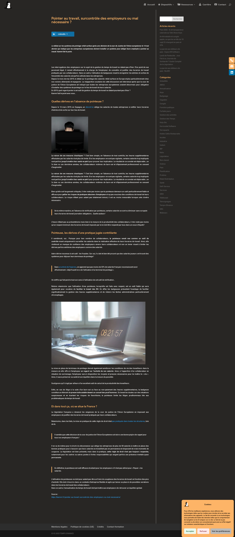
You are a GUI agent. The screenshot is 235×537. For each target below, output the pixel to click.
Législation (164, 156)
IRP (161, 149)
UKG (161, 209)
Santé (162, 183)
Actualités (164, 81)
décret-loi (90, 107)
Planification (165, 171)
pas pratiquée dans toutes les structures (128, 421)
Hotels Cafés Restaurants (170, 134)
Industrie (163, 141)
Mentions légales (59, 527)
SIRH (162, 194)
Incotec (163, 137)
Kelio (162, 153)
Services (163, 190)
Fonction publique (167, 107)
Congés (163, 104)
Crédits (100, 527)
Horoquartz (164, 130)
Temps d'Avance (166, 205)
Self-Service (165, 186)
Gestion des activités (168, 115)
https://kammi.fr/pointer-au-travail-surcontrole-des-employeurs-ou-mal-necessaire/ (85, 497)
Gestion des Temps (167, 119)
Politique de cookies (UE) (82, 527)
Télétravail (164, 198)
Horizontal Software (168, 126)
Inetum (162, 145)
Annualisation (165, 89)
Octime (162, 164)
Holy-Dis (163, 122)
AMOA (162, 85)
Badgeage (164, 96)
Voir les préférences (221, 531)
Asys (162, 92)
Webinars (163, 213)
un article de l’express (67, 267)
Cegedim (163, 100)
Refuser (203, 531)
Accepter (190, 531)
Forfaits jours (165, 111)
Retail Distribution (167, 179)
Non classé (164, 160)
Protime (163, 175)
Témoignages (165, 202)
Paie (161, 168)
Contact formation (115, 527)
